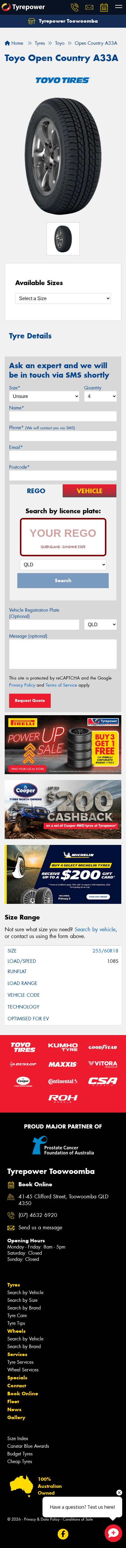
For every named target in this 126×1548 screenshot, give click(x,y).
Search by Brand (24, 1308)
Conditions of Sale (78, 1519)
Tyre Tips (16, 1323)
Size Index (17, 1438)
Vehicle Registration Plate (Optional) (34, 613)
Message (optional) (28, 636)
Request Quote (30, 700)
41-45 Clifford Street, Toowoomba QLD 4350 (63, 1200)
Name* (16, 408)
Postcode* (19, 467)
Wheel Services (22, 1370)
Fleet (13, 1401)
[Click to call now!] (75, 7)
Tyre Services (20, 1362)
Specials (17, 1377)
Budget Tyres (20, 1454)
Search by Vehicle (25, 1292)
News (14, 1409)
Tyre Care (17, 1315)
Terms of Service (61, 685)
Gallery (16, 1417)
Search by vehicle (95, 929)
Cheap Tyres (19, 1461)
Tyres (13, 1284)
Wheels (16, 1331)
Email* (16, 447)
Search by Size (22, 1300)
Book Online (22, 1393)
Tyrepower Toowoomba (68, 21)
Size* (14, 388)
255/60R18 (105, 951)
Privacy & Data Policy (41, 1519)
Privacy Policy (22, 685)
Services (17, 1354)
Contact (16, 1385)
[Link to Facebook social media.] (63, 1534)
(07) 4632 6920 (37, 1215)
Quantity (92, 388)
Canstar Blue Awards (28, 1446)
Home (16, 43)
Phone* (42, 428)
